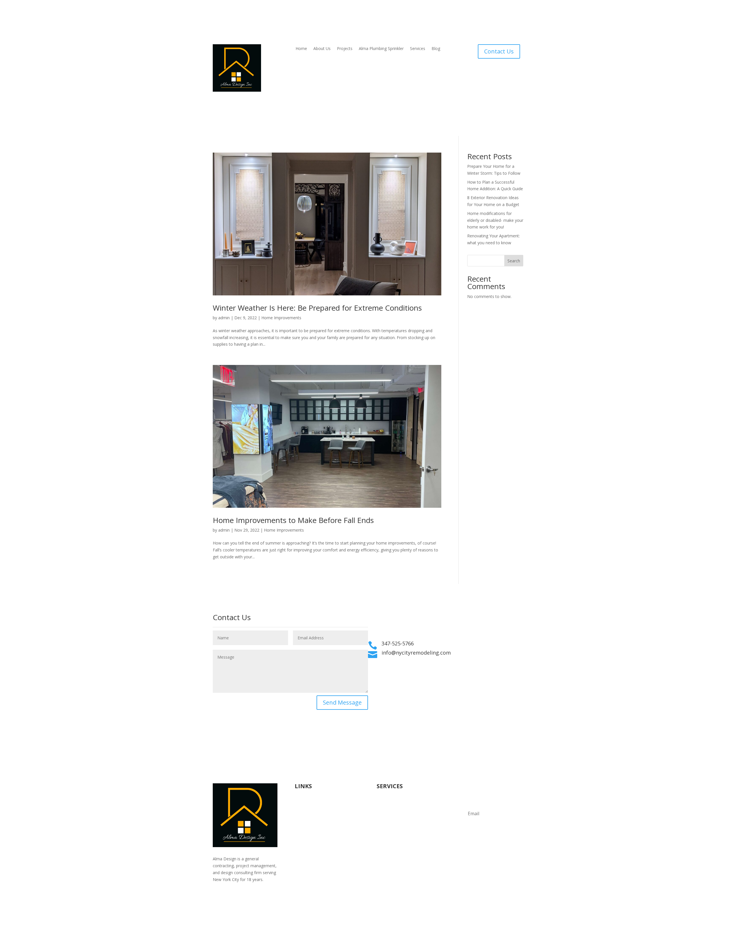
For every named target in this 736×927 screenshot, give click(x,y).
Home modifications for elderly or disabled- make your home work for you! (495, 220)
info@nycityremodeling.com (416, 652)
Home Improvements (281, 317)
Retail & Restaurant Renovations (407, 831)
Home (301, 49)
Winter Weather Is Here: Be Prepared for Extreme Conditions (317, 308)
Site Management (393, 838)
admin (224, 317)
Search (513, 261)
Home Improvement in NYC (320, 838)
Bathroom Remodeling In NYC (323, 858)
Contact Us (499, 51)
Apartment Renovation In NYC (323, 844)
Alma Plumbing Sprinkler (381, 49)
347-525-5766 (398, 643)
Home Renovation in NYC (318, 831)
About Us (322, 49)
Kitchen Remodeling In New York (325, 851)
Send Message (342, 702)
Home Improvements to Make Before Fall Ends (293, 520)
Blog (436, 49)
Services (417, 49)
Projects (344, 49)
